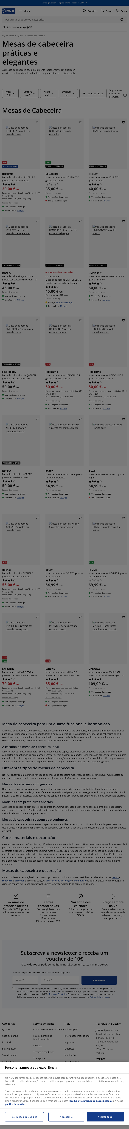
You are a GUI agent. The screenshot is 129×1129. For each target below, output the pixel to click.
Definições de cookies (24, 1116)
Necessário (66, 1116)
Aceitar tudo (105, 1116)
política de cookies (15, 1104)
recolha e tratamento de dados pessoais (90, 1100)
